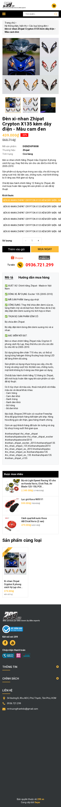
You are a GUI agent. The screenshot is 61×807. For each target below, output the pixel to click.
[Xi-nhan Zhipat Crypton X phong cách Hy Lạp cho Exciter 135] (15, 563)
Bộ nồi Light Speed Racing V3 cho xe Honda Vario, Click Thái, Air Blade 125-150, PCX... (38, 483)
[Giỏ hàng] (54, 5)
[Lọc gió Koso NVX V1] (12, 505)
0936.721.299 (14, 703)
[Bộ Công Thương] (12, 629)
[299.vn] (14, 5)
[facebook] (5, 643)
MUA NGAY (45, 249)
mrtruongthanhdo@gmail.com (22, 709)
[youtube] (12, 643)
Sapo (37, 802)
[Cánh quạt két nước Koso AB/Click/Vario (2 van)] (12, 524)
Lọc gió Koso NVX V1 (32, 499)
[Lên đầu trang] (56, 562)
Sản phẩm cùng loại (22, 540)
